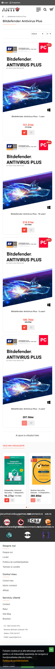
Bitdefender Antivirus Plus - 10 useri (28, 214)
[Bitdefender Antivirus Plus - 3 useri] (27, 370)
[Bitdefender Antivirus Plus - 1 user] (27, 78)
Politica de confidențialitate (15, 660)
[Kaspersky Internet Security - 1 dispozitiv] (14, 470)
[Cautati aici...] (45, 9)
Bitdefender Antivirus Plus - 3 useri (28, 409)
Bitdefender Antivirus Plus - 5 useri (28, 311)
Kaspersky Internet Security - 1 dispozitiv (14, 491)
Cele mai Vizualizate (13, 446)
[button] (24, 132)
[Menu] (38, 9)
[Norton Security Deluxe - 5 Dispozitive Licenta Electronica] (41, 470)
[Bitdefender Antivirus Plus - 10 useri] (27, 175)
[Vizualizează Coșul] (51, 9)
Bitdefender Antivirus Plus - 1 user (28, 116)
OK (51, 650)
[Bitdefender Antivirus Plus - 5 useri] (27, 273)
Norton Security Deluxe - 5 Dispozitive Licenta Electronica (40, 491)
